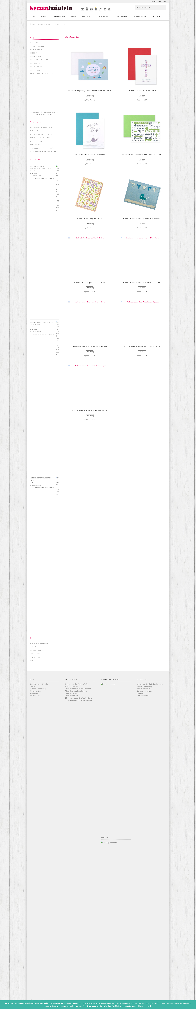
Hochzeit (45, 16)
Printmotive (87, 16)
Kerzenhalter (35, 63)
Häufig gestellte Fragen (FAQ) (41, 127)
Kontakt (153, 1)
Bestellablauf (35, 657)
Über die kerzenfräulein (39, 643)
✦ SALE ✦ (156, 16)
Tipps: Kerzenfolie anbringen (40, 138)
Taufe (33, 16)
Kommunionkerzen (37, 46)
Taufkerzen (34, 43)
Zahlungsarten (35, 654)
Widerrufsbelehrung (144, 686)
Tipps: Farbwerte (36, 145)
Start (33, 24)
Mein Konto (162, 1)
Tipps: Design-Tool (36, 141)
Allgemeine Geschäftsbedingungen (150, 684)
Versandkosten (36, 176)
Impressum (141, 693)
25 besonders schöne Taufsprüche (43, 148)
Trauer (73, 16)
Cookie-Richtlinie (143, 696)
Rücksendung (35, 661)
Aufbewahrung (140, 16)
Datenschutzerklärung (145, 691)
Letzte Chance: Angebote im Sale (42, 74)
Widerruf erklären (143, 689)
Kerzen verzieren (121, 16)
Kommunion (59, 16)
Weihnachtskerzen (36, 56)
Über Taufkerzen (36, 131)
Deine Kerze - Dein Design (39, 60)
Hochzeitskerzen (36, 49)
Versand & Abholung (37, 650)
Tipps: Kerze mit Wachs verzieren (41, 134)
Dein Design (103, 16)
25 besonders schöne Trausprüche (43, 151)
